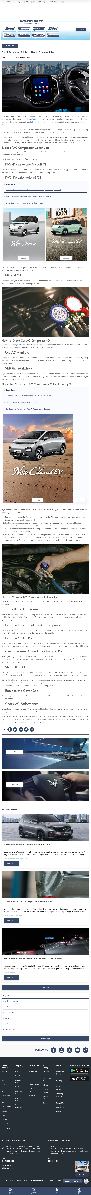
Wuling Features (11, 1007)
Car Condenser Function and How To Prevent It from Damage (28, 409)
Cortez (4, 1115)
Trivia (7, 1018)
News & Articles (45, 1098)
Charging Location (59, 1095)
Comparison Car (19, 1082)
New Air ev (6, 1084)
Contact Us (60, 1103)
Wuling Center (31, 1090)
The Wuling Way (47, 1080)
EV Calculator (20, 1087)
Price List (18, 1076)
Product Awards (45, 1091)
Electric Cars (9, 1012)
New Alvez (5, 1111)
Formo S (5, 1124)
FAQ (30, 1076)
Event (31, 1080)
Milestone (46, 1085)
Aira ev (4, 1071)
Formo (4, 1132)
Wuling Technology (12, 1001)
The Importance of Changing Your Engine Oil (22, 402)
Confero (4, 1120)
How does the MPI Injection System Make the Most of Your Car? (29, 196)
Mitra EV (5, 1102)
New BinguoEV (5, 1090)
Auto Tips (17, 2)
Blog (10, 2)
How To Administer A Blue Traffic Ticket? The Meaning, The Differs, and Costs (33, 190)
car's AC (23, 345)
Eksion (4, 1076)
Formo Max (6, 1128)
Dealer (17, 1071)
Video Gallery (34, 1084)
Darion (4, 1080)
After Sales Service (60, 1073)
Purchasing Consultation (19, 1106)
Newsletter (60, 1107)
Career (45, 1103)
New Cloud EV (6, 1097)
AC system (34, 119)
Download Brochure (18, 1093)
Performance (9, 1024)
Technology (33, 1071)
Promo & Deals (18, 1099)
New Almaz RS (7, 1107)
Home (4, 2)
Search (58, 1111)
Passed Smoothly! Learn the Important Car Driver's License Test (28, 396)
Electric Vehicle (58, 1088)
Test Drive (32, 1095)
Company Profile (46, 1073)
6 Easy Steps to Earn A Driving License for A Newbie (24, 203)
